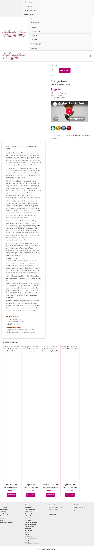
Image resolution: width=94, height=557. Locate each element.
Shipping (3, 511)
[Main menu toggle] (90, 56)
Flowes (27, 534)
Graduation (28, 511)
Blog (1, 520)
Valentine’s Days (30, 509)
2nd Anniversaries (31, 539)
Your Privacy (4, 514)
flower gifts (9, 248)
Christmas (28, 518)
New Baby (28, 528)
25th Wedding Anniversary (23, 228)
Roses (27, 532)
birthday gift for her (20, 175)
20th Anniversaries (31, 541)
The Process (4, 509)
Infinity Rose (52, 514)
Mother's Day (29, 514)
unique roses (27, 173)
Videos (2, 518)
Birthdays (28, 520)
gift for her (30, 158)
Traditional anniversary (32, 543)
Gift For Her (28, 530)
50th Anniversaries (31, 524)
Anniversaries (29, 526)
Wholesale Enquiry (6, 522)
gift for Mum (11, 160)
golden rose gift (27, 195)
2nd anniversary (30, 226)
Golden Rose (29, 537)
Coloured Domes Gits (77, 135)
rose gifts (19, 248)
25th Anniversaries (31, 522)
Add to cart (64, 70)
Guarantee (3, 516)
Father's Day (29, 516)
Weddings (28, 507)
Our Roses (3, 507)
